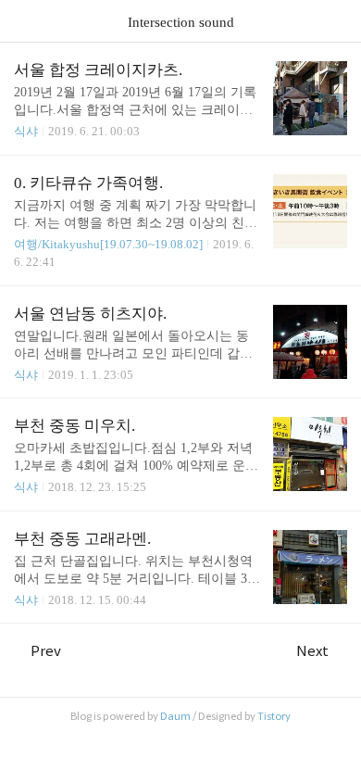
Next (312, 651)
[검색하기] (338, 21)
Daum (175, 716)
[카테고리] (22, 21)
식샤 (26, 131)
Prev (46, 651)
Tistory (274, 716)
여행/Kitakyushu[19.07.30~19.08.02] (108, 244)
